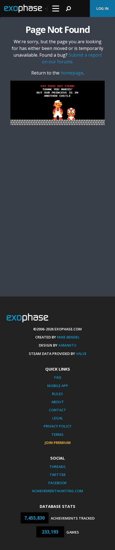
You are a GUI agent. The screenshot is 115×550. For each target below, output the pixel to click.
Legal (57, 418)
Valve (81, 353)
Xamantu (67, 345)
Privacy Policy (57, 426)
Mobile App (57, 385)
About (57, 401)
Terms (57, 434)
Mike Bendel (68, 337)
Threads (57, 466)
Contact (57, 409)
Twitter (57, 474)
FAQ (57, 377)
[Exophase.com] (26, 8)
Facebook (57, 482)
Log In (102, 8)
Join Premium (58, 442)
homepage (72, 73)
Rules (57, 393)
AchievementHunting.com (57, 490)
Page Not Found (57, 29)
